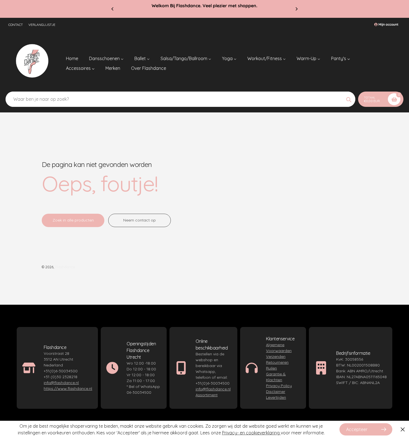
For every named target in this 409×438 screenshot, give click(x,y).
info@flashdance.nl (61, 382)
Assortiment (207, 394)
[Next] (296, 9)
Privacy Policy (279, 385)
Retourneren (277, 362)
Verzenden (275, 356)
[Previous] (112, 9)
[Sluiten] (402, 429)
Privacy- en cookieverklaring (251, 432)
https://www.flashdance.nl (68, 388)
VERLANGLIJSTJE (41, 25)
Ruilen (271, 368)
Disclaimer (275, 391)
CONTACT (15, 25)
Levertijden (276, 397)
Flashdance (65, 267)
